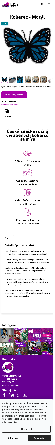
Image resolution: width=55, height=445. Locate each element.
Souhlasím (39, 438)
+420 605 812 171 (9, 379)
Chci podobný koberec (14, 94)
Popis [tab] (7, 238)
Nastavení (26, 429)
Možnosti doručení (9, 104)
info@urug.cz (8, 381)
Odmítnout (13, 438)
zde (14, 422)
